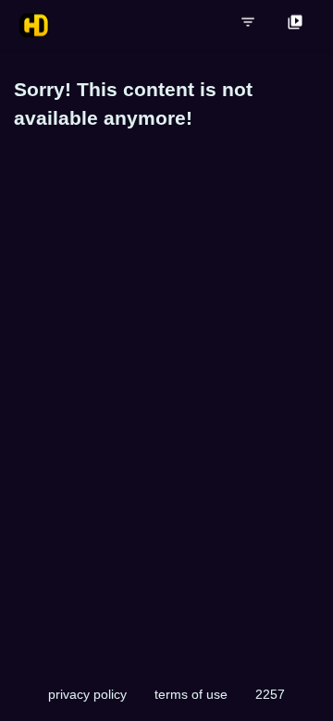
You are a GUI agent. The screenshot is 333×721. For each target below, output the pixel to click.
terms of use (191, 694)
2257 (270, 694)
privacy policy (87, 694)
